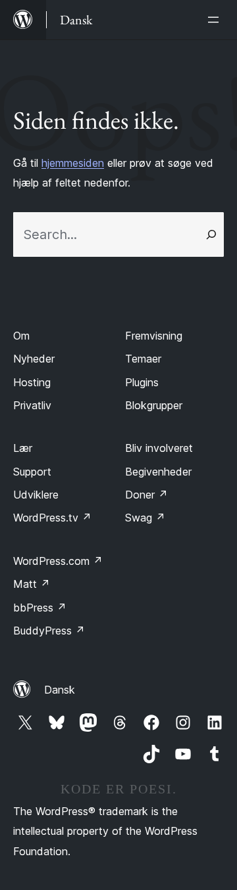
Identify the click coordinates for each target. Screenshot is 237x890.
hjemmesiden (72, 162)
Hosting (32, 382)
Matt (31, 583)
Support (32, 471)
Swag (145, 517)
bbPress (39, 607)
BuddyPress (49, 630)
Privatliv (32, 405)
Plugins (142, 382)
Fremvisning (153, 335)
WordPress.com (58, 560)
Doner (146, 494)
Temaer (143, 358)
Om (21, 335)
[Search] (211, 234)
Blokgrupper (153, 405)
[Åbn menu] (216, 19)
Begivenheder (158, 471)
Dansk (59, 689)
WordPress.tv (52, 517)
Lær (22, 448)
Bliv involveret (159, 448)
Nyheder (34, 358)
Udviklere (36, 494)
